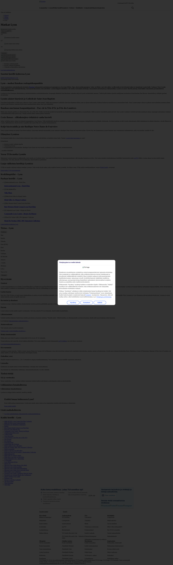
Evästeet (88, 295)
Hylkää (99, 302)
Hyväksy (73, 302)
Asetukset (86, 302)
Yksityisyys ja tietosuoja (103, 297)
